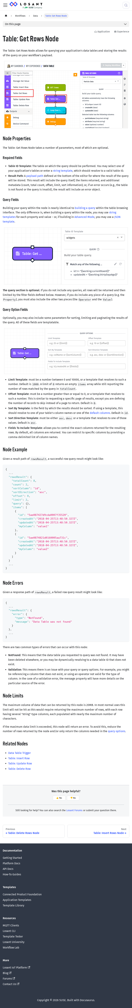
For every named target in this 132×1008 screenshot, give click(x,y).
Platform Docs (11, 863)
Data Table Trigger (19, 753)
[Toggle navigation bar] (5, 5)
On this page (13, 24)
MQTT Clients (11, 925)
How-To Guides (12, 874)
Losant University (13, 942)
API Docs (8, 869)
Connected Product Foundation (22, 894)
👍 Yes (59, 798)
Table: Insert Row (19, 758)
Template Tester (13, 936)
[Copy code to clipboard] (125, 469)
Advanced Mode (84, 217)
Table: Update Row (20, 763)
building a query (85, 208)
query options (116, 731)
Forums (7, 978)
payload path (34, 176)
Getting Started (12, 857)
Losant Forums (74, 810)
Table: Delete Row (19, 768)
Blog (5, 973)
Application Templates (17, 900)
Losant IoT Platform (15, 967)
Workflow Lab (11, 947)
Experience (123, 31)
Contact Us (9, 984)
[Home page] (6, 15)
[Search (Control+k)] (126, 5)
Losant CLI (9, 931)
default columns (100, 413)
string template (63, 170)
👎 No (73, 798)
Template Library (13, 905)
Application (103, 31)
